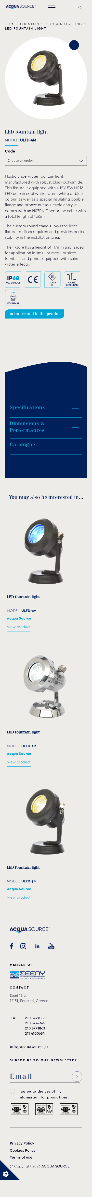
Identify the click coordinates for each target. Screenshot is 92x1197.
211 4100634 (35, 1033)
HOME (10, 24)
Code (10, 151)
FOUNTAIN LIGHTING (63, 24)
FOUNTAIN (29, 24)
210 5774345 (35, 1023)
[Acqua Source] (21, 8)
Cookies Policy (23, 1150)
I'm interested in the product (34, 314)
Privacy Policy (22, 1143)
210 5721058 (35, 1018)
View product (19, 627)
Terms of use (21, 1157)
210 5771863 (35, 1028)
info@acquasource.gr (29, 1047)
